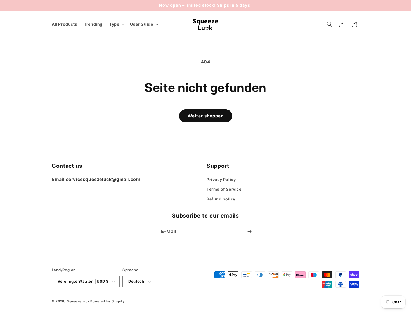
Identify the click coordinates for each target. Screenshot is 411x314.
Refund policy (221, 199)
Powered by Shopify (107, 301)
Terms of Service (224, 189)
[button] (116, 24)
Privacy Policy (221, 179)
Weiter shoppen (206, 116)
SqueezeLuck (78, 301)
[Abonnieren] (249, 231)
